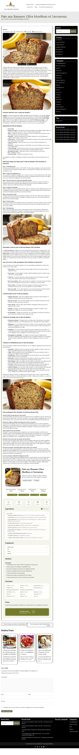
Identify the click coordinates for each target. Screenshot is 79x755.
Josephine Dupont (20, 31)
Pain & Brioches (59, 82)
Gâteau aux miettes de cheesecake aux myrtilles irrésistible (9, 652)
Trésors (57, 111)
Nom (2, 694)
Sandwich (58, 99)
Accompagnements (60, 63)
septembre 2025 (59, 47)
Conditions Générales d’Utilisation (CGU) (45, 4)
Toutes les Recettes (60, 109)
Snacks (57, 102)
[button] (47, 513)
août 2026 (58, 40)
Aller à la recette (22, 64)
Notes (46, 504)
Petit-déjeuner (59, 87)
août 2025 (58, 49)
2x (43, 508)
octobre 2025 (59, 44)
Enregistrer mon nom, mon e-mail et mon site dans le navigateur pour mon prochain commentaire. (24, 707)
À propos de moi (30, 4)
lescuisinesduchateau (11, 9)
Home (36, 7)
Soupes (57, 104)
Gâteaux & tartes (59, 80)
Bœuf (57, 68)
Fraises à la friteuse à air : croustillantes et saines (27, 652)
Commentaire (4, 677)
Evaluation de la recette (6, 673)
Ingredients (8, 504)
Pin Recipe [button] (36, 480)
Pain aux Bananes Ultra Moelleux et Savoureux (65, 130)
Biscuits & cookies (60, 65)
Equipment (19, 504)
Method (28, 504)
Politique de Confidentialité (46, 7)
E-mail (29, 694)
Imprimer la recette (32, 64)
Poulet (57, 94)
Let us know (22, 612)
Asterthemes (39, 744)
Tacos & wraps (59, 107)
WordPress (50, 744)
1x (41, 508)
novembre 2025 (59, 42)
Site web (3, 701)
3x (46, 508)
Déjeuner (58, 75)
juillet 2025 (58, 52)
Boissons (58, 70)
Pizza (57, 90)
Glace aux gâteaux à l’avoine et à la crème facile (44, 652)
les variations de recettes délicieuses (29, 123)
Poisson (57, 92)
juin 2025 (58, 54)
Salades (57, 97)
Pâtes (57, 85)
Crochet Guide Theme (30, 744)
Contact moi (30, 7)
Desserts (5, 29)
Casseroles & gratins (60, 73)
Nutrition (38, 504)
